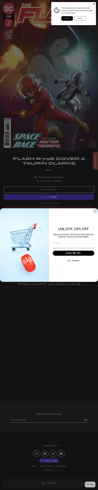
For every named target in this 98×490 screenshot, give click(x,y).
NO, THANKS (73, 261)
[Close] (94, 4)
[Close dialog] (95, 211)
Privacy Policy (69, 13)
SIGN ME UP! (73, 253)
